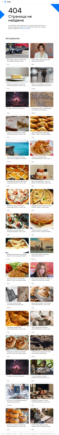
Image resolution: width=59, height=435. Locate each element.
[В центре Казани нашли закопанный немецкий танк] (17, 298)
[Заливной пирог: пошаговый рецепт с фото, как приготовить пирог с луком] (41, 224)
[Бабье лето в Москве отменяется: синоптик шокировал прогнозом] (41, 78)
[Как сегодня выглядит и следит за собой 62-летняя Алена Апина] (41, 273)
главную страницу (25, 28)
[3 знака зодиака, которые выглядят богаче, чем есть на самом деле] (41, 371)
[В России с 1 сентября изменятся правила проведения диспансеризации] (17, 395)
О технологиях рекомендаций (31, 433)
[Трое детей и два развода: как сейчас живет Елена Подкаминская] (41, 54)
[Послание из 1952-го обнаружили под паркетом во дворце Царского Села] (41, 103)
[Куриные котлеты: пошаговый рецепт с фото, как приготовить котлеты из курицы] (17, 273)
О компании (8, 433)
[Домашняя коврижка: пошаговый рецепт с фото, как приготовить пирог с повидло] (17, 249)
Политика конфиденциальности (46, 433)
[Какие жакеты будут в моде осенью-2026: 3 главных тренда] (41, 419)
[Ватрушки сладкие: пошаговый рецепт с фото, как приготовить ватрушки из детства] (17, 346)
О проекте (21, 433)
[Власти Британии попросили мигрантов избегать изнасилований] (41, 249)
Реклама (14, 433)
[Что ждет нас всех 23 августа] (17, 103)
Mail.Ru (3, 433)
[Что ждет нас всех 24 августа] (17, 371)
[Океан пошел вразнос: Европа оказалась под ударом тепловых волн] (17, 151)
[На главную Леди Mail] (8, 2)
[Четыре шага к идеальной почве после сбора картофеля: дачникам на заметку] (41, 346)
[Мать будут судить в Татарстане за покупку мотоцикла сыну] (17, 54)
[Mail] (5, 2)
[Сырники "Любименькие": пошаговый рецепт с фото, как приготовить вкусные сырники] (41, 151)
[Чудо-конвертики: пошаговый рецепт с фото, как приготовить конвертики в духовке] (41, 127)
